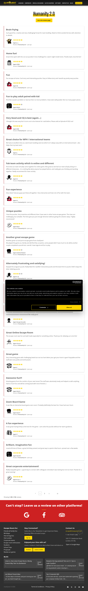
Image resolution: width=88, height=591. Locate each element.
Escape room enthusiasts (12, 543)
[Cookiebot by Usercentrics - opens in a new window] (73, 282)
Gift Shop (58, 3)
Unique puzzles (14, 211)
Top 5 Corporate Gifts (52, 574)
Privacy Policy (50, 587)
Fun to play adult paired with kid (22, 96)
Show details (74, 302)
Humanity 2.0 (22, 44)
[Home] (10, 3)
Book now (79, 3)
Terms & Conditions (37, 587)
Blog (71, 3)
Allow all (69, 307)
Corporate (28, 3)
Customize (43, 307)
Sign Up (28, 538)
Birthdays (7, 533)
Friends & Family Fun (10, 531)
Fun (8, 74)
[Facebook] (68, 587)
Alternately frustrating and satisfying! (25, 263)
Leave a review (39, 549)
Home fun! (11, 53)
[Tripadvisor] (79, 587)
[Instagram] (75, 587)
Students (7, 545)
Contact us (65, 3)
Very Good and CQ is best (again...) (23, 117)
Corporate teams (9, 540)
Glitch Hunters (49, 3)
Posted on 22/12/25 (39, 576)
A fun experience (14, 423)
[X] (71, 587)
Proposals (7, 550)
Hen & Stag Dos (9, 536)
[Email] (83, 587)
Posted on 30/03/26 (81, 564)
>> (57, 493)
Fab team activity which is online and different (30, 163)
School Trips (8, 547)
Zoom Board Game (15, 401)
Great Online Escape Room (19, 332)
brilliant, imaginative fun (19, 444)
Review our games (10, 552)
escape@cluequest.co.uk (74, 531)
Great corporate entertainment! (22, 466)
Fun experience (14, 189)
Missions (20, 3)
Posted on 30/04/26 (39, 563)
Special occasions (38, 3)
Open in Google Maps (73, 544)
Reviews (28, 549)
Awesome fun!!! (14, 377)
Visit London (8, 538)
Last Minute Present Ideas (12, 574)
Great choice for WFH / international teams (28, 139)
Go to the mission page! (44, 20)
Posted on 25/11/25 (81, 576)
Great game (12, 354)
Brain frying (12, 29)
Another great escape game (20, 237)
